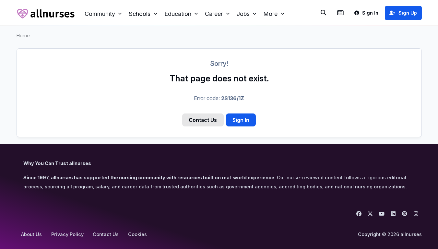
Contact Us (203, 120)
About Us (31, 234)
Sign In (240, 120)
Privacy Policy (67, 234)
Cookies (137, 234)
